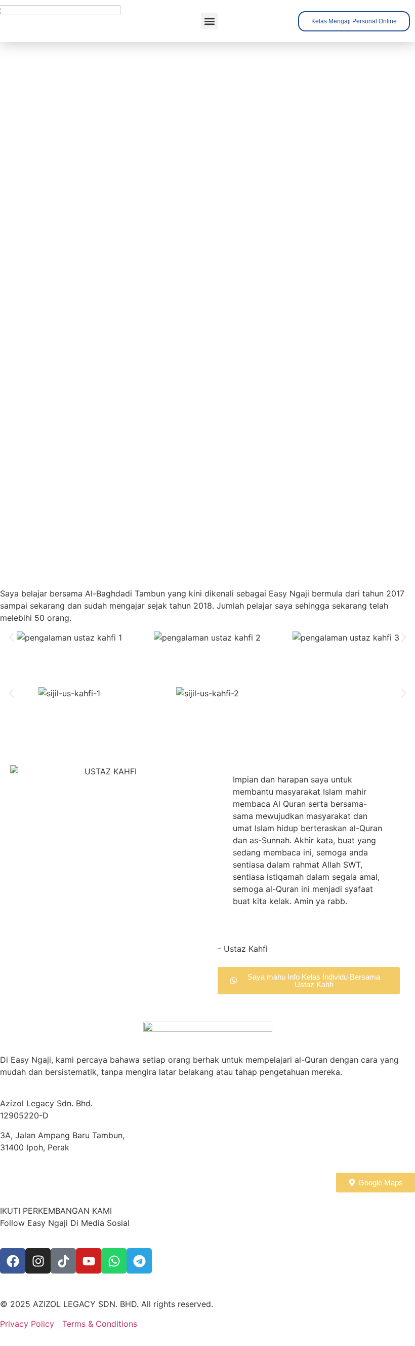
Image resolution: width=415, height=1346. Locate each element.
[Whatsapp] (114, 1261)
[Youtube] (88, 1261)
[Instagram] (38, 1261)
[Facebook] (12, 1261)
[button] (209, 21)
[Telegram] (139, 1261)
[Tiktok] (63, 1261)
